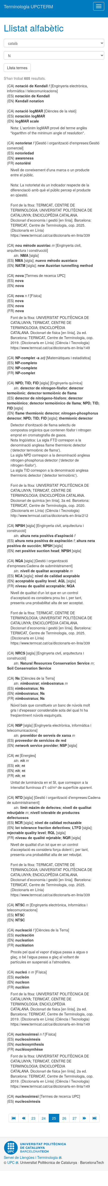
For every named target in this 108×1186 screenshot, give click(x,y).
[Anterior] (23, 1118)
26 (64, 1118)
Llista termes (17, 67)
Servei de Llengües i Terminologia (31, 1157)
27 (75, 1118)
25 (54, 1118)
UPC (11, 1162)
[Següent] (85, 1118)
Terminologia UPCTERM (28, 6)
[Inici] (14, 1118)
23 (33, 1118)
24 (44, 1118)
